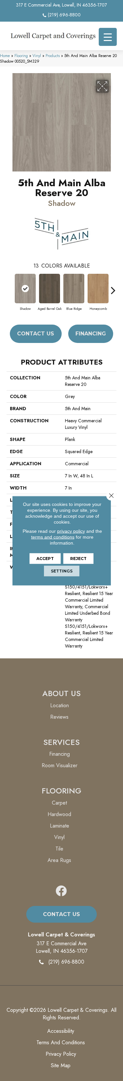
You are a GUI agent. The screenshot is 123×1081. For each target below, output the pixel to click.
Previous (10, 287)
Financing (90, 333)
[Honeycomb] (98, 288)
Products (53, 55)
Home (5, 55)
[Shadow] (25, 288)
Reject (78, 558)
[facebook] (61, 891)
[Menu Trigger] (108, 37)
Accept (45, 558)
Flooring (21, 55)
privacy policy (71, 530)
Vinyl (36, 55)
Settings (61, 570)
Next (113, 287)
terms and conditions (52, 536)
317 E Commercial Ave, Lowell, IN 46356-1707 (61, 5)
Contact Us (35, 333)
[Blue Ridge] (74, 288)
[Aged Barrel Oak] (49, 288)
